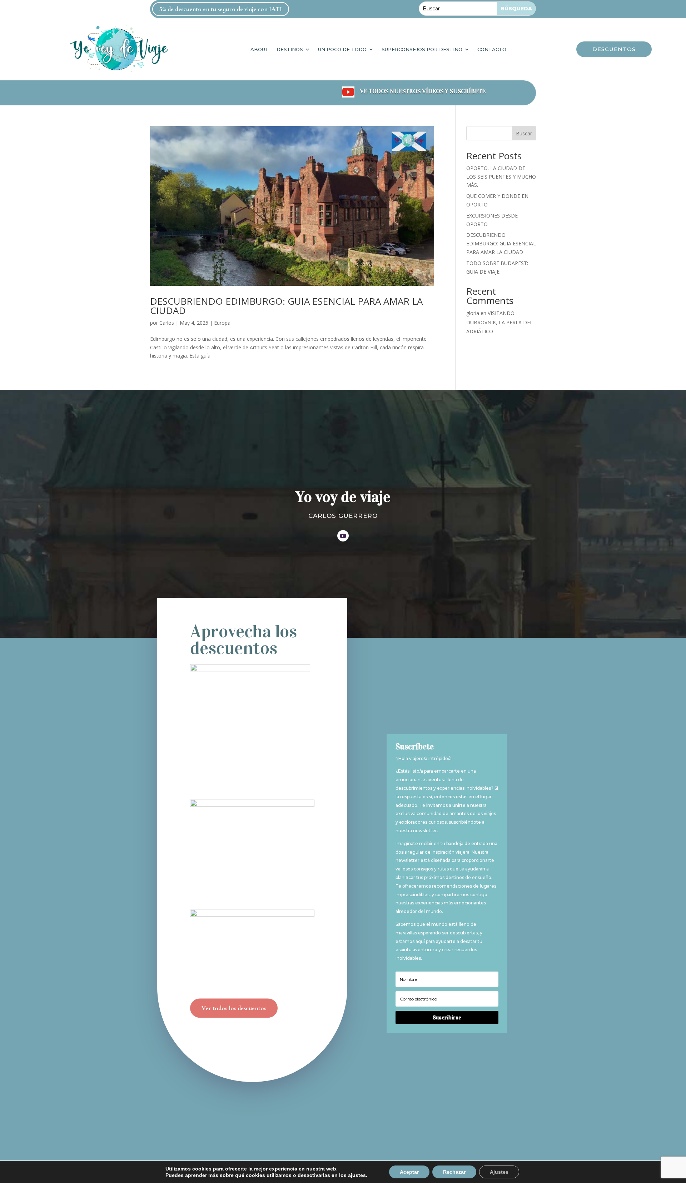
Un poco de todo (342, 49)
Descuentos (614, 49)
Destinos (290, 49)
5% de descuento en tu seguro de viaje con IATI (220, 9)
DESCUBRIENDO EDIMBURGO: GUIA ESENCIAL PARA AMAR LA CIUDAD (286, 306)
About (259, 49)
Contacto (491, 49)
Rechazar (454, 1172)
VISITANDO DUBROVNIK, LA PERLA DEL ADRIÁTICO (499, 322)
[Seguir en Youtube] (343, 535)
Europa (222, 322)
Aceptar (409, 1172)
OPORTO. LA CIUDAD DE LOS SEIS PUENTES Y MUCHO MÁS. (501, 177)
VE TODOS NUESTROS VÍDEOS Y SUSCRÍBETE (423, 91)
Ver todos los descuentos (234, 1008)
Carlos (166, 322)
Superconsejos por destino (422, 49)
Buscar (524, 133)
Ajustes (499, 1172)
